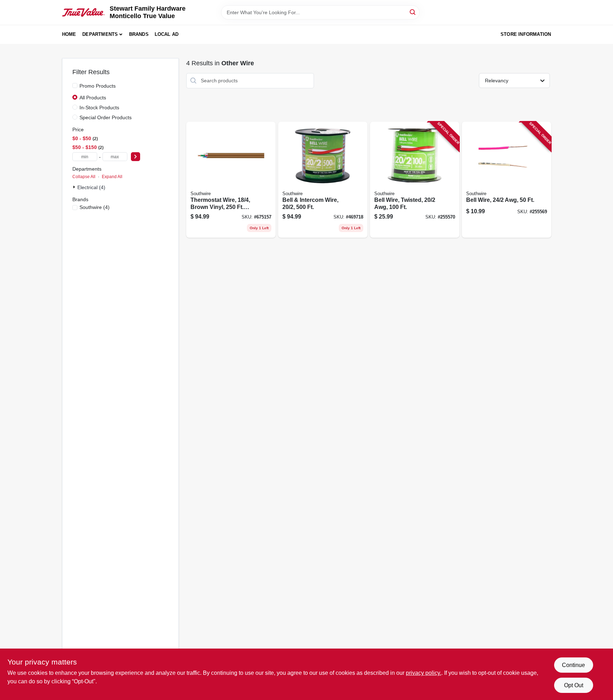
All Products (92, 97)
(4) (94, 207)
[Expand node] (74, 187)
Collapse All (83, 176)
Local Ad (167, 34)
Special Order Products (105, 117)
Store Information (526, 34)
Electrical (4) (91, 187)
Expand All (112, 176)
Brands (139, 34)
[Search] (413, 12)
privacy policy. (423, 673)
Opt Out (573, 685)
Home (69, 34)
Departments (100, 34)
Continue (573, 665)
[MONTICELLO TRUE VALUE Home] (83, 12)
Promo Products (97, 86)
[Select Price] (135, 156)
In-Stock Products (99, 107)
